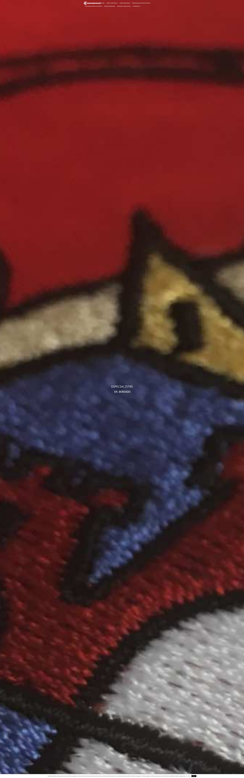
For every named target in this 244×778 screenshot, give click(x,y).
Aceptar (193, 776)
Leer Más (189, 776)
